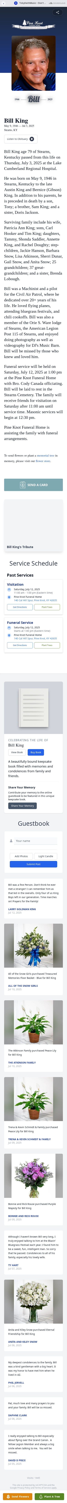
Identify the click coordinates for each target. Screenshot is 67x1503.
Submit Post (33, 864)
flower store (43, 461)
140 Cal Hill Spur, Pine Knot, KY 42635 (35, 600)
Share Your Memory (22, 805)
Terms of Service (43, 1487)
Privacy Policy (23, 1487)
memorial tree (45, 455)
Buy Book (36, 752)
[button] (33, 946)
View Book (17, 752)
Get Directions (20, 607)
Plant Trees (47, 607)
